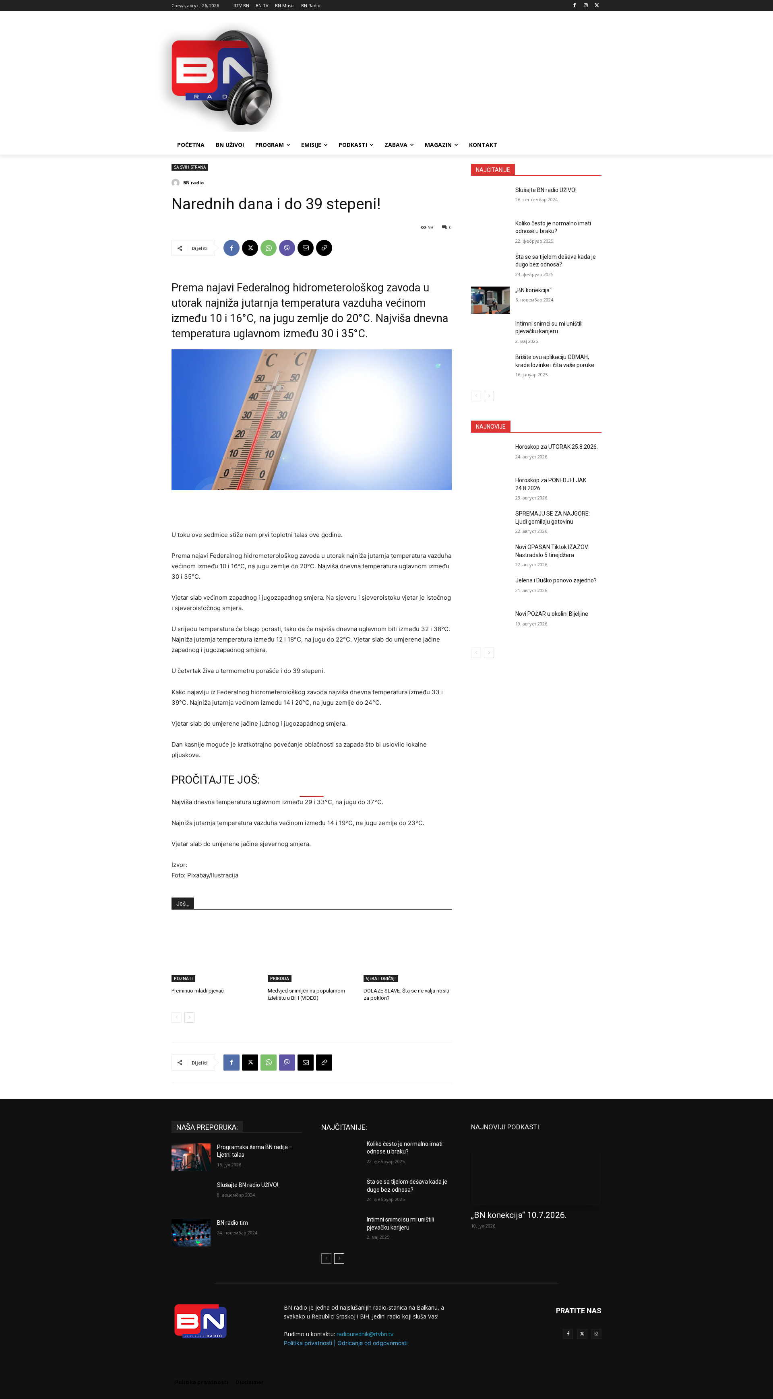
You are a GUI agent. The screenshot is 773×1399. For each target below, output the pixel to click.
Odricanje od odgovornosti (372, 1342)
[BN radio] (177, 183)
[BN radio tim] (191, 1232)
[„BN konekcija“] (490, 300)
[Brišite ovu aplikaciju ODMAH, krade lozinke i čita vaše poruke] (490, 367)
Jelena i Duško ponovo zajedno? (556, 580)
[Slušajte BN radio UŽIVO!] (490, 200)
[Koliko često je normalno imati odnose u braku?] (490, 233)
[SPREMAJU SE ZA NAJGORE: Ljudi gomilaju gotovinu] (490, 523)
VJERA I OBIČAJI (381, 978)
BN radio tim (232, 1222)
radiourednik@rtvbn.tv (365, 1334)
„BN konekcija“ (533, 290)
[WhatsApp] (268, 248)
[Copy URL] (324, 248)
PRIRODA (279, 978)
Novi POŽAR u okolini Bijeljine (551, 614)
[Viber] (287, 248)
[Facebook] (574, 5)
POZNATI (183, 978)
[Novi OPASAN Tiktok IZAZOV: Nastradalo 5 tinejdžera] (490, 557)
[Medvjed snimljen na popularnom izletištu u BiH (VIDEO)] (312, 951)
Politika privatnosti (308, 1342)
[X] (596, 5)
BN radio (193, 183)
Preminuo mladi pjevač (198, 991)
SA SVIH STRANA (190, 167)
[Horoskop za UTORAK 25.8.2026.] (490, 456)
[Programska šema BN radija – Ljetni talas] (191, 1157)
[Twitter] (582, 1334)
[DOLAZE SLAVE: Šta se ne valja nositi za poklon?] (408, 951)
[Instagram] (585, 5)
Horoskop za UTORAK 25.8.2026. (556, 447)
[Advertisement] (446, 76)
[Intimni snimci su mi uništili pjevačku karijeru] (490, 333)
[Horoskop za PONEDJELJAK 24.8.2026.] (490, 490)
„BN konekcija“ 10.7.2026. (519, 1215)
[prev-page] (177, 1017)
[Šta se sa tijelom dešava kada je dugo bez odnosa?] (490, 267)
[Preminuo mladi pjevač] (216, 951)
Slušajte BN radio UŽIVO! (546, 190)
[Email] (306, 248)
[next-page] (189, 1017)
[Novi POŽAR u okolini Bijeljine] (490, 624)
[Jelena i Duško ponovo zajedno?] (490, 590)
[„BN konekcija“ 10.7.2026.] (536, 1172)
